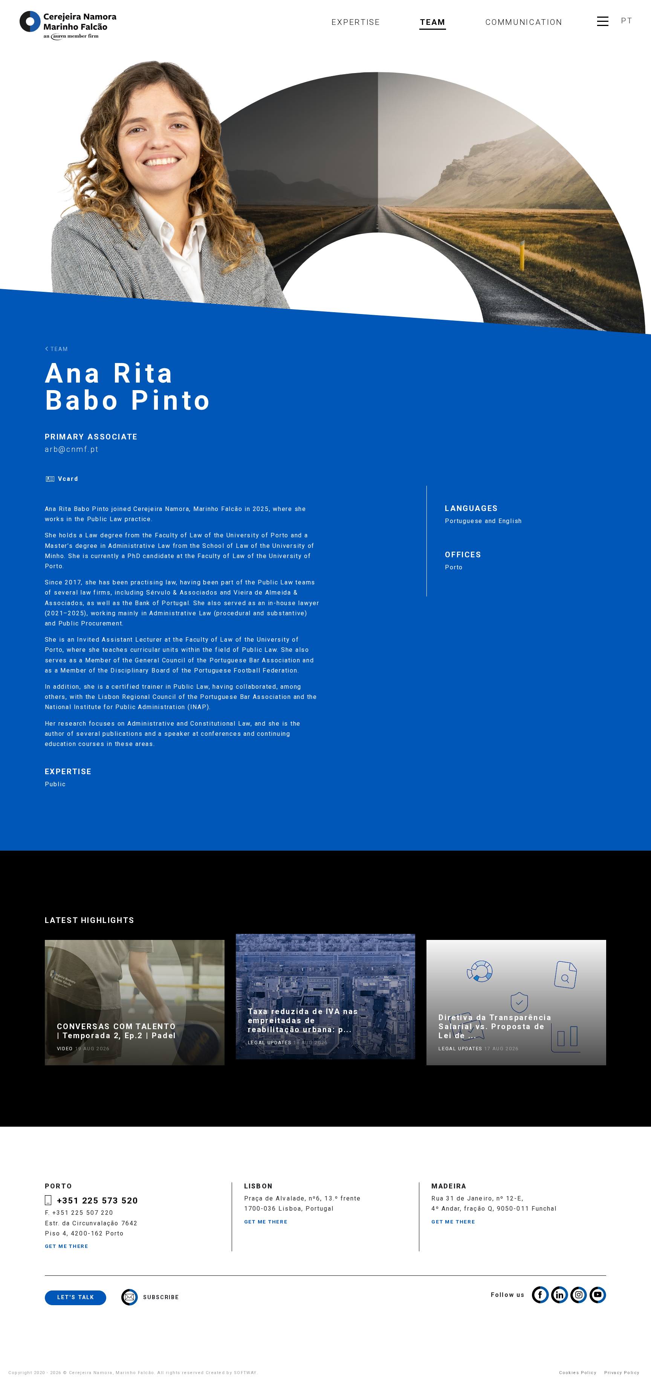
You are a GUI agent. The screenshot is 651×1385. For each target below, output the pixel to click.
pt (626, 20)
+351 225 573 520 (97, 1200)
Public (55, 784)
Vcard (68, 478)
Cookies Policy (577, 1372)
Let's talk (75, 1297)
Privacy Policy (622, 1372)
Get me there (67, 1246)
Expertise (356, 22)
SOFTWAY (245, 1372)
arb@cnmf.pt (72, 449)
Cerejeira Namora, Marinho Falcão (69, 25)
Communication (523, 22)
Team (433, 22)
